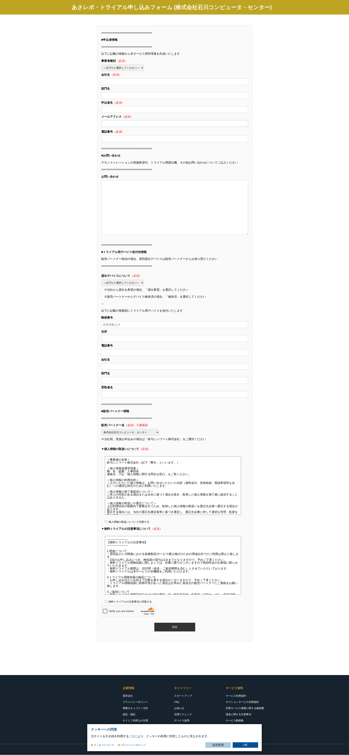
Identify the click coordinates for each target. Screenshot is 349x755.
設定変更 (218, 744)
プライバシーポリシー (135, 701)
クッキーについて (104, 745)
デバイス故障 (181, 720)
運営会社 (128, 695)
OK (245, 744)
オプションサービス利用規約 (242, 701)
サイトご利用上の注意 (135, 720)
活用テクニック (183, 714)
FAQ (176, 701)
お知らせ (179, 708)
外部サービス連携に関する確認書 (245, 708)
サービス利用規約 (236, 695)
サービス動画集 (235, 720)
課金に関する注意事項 (238, 714)
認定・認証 (129, 714)
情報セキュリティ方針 (135, 708)
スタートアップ (183, 695)
